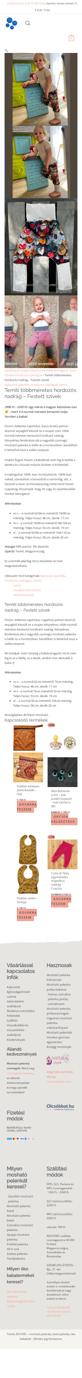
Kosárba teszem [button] (27, 806)
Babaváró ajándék (17, 385)
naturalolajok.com (59, 1082)
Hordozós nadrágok (28, 375)
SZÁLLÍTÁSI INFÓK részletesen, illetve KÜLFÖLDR (58, 1312)
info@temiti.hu (16, 3)
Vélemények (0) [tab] (23, 595)
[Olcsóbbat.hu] (60, 1105)
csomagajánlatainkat (20, 1073)
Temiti (63, 385)
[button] (41, 50)
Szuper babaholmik (33, 370)
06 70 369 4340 (35, 3)
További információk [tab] (27, 590)
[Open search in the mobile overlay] (28, 23)
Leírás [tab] (17, 585)
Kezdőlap (11, 370)
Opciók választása (63, 819)
